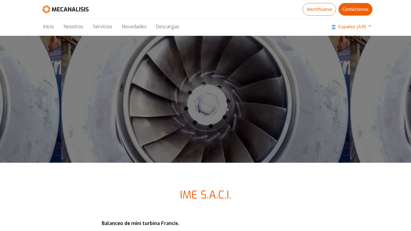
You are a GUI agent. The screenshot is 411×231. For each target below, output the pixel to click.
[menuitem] (49, 27)
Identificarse (319, 9)
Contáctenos (355, 9)
